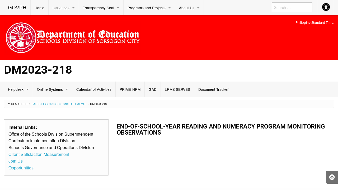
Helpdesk (16, 89)
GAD (153, 89)
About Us (186, 7)
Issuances (61, 7)
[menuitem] (17, 7)
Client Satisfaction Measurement (38, 154)
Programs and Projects (147, 7)
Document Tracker (213, 89)
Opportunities (21, 168)
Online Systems (50, 89)
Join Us (15, 161)
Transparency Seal (98, 7)
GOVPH (17, 7)
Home (39, 7)
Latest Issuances (45, 104)
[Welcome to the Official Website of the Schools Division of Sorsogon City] (72, 37)
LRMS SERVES (177, 89)
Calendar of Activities (93, 89)
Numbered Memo (72, 104)
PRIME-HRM (130, 89)
